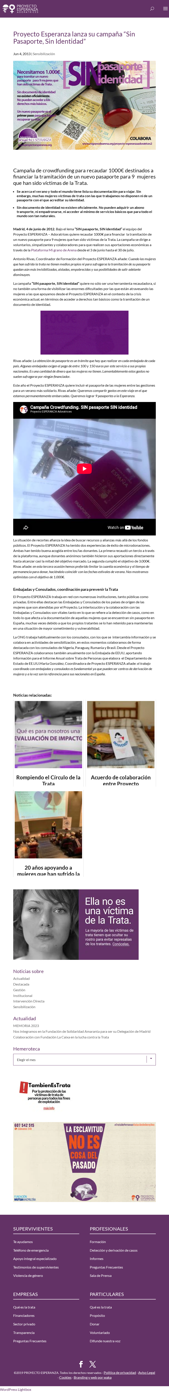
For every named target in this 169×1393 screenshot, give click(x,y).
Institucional (22, 995)
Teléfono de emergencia (31, 1250)
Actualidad (21, 978)
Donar (94, 1324)
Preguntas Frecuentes (106, 1267)
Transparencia (24, 1332)
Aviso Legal (146, 1372)
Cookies (65, 1377)
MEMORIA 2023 (26, 1026)
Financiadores (24, 1315)
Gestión (19, 990)
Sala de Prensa (101, 1275)
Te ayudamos (23, 1242)
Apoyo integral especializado (35, 1258)
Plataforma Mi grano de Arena (54, 250)
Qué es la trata (24, 1307)
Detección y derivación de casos (114, 1250)
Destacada (21, 984)
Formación (98, 1242)
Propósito (97, 1315)
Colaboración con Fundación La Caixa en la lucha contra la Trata (61, 1037)
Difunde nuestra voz (105, 1341)
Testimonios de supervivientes (36, 1267)
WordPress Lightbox (15, 1389)
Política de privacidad (120, 1372)
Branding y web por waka (93, 1377)
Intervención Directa (28, 1001)
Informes (96, 1258)
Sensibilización (44, 54)
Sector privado (24, 1324)
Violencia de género (28, 1275)
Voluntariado (100, 1332)
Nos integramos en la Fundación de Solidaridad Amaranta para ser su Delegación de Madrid (82, 1031)
